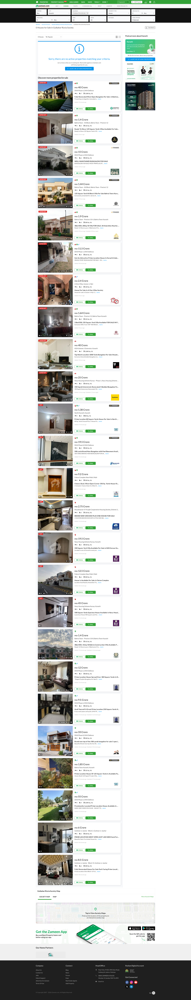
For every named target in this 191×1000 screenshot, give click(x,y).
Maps (90, 2)
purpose (39, 11)
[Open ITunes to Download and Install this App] (135, 930)
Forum (68, 975)
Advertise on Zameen (42, 981)
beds (74, 17)
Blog (83, 2)
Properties (44, 2)
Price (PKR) (40, 17)
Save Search (151, 27)
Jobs (37, 975)
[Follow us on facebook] (127, 984)
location (75, 11)
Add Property (70, 983)
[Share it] (69, 109)
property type (112, 11)
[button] (41, 13)
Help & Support (40, 978)
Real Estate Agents (71, 981)
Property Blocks (58, 2)
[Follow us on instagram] (132, 984)
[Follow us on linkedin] (132, 988)
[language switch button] (145, 2)
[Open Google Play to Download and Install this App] (148, 930)
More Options (136, 17)
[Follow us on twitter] (127, 988)
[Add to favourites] (71, 109)
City (50, 11)
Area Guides (73, 2)
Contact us (39, 973)
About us (39, 970)
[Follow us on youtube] (136, 984)
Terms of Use (40, 983)
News (67, 973)
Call (91, 109)
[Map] (66, 109)
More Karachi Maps (147, 896)
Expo (67, 978)
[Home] (37, 2)
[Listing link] (79, 96)
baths (92, 17)
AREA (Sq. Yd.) (135, 11)
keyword (111, 17)
